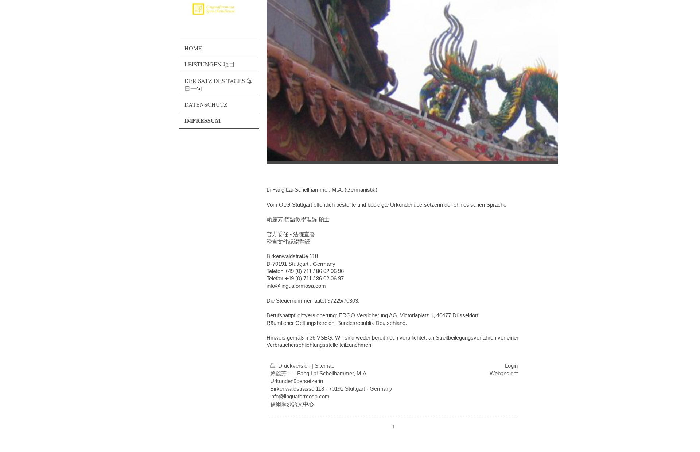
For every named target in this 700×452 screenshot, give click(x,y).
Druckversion (294, 366)
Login (511, 366)
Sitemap (324, 366)
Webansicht (504, 373)
